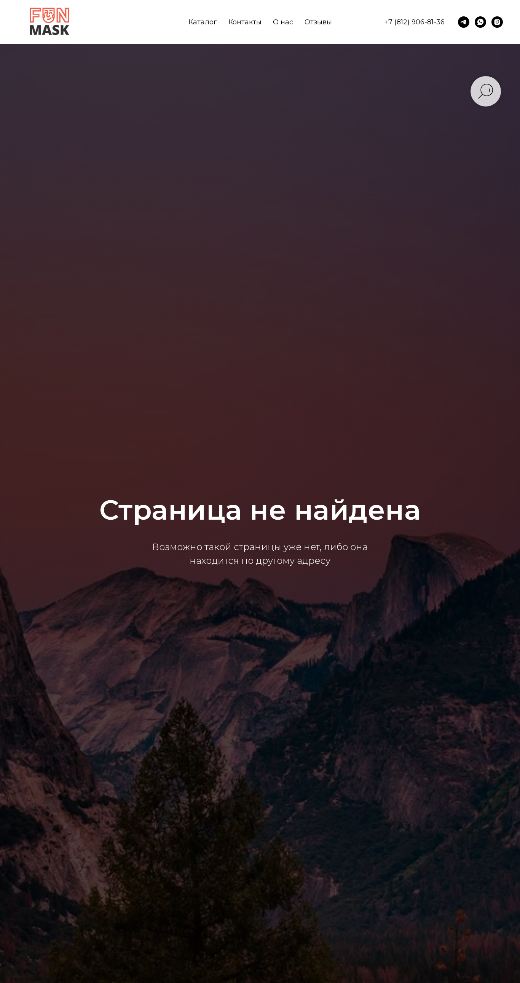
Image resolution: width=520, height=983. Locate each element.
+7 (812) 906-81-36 (414, 22)
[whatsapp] (480, 22)
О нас (283, 22)
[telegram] (463, 22)
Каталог (202, 22)
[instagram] (497, 22)
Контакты (245, 22)
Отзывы (318, 22)
